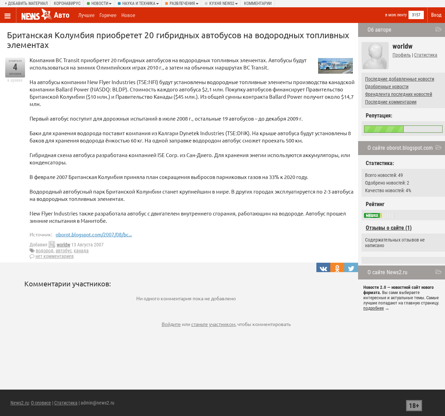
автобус (64, 250)
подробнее (373, 308)
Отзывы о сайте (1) (389, 228)
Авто (62, 15)
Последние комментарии (390, 102)
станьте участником (213, 324)
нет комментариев (54, 256)
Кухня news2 (221, 3)
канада (81, 250)
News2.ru (19, 403)
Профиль (402, 55)
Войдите (171, 324)
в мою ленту (396, 15)
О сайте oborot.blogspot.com (400, 148)
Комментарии (258, 3)
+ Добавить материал (26, 3)
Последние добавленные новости (399, 79)
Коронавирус (67, 3)
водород (45, 250)
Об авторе (379, 29)
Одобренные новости (386, 86)
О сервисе (41, 403)
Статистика (425, 55)
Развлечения (182, 3)
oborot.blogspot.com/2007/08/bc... (94, 234)
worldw (63, 244)
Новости (99, 3)
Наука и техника (138, 3)
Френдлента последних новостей (398, 94)
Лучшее (86, 15)
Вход (436, 15)
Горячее (107, 15)
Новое (128, 15)
